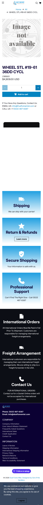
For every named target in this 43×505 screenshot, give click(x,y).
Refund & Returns (9, 456)
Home (18, 9)
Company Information (10, 424)
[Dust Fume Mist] (21, 3)
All (26, 9)
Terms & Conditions (9, 458)
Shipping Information (10, 448)
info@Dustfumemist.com (23, 106)
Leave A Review (8, 446)
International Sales (9, 431)
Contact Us (6, 436)
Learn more (21, 239)
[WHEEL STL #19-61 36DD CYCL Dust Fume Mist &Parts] (21, 38)
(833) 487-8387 (21, 109)
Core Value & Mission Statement (14, 426)
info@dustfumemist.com (19, 414)
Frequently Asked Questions (13, 429)
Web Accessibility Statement (13, 461)
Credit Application (9, 434)
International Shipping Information (15, 451)
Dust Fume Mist (15, 478)
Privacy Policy (7, 453)
